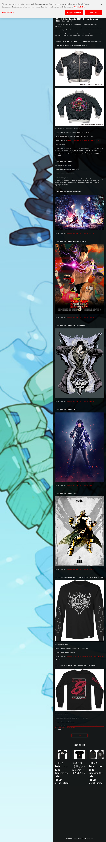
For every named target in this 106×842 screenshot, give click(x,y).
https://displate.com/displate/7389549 (80, 569)
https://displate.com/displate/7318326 (80, 401)
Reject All (93, 12)
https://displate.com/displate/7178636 (80, 317)
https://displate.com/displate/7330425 (80, 485)
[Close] (102, 4)
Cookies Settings (8, 12)
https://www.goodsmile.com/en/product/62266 (83, 140)
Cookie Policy (79, 7)
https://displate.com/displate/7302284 (80, 233)
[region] (53, 9)
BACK (79, 735)
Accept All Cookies (74, 12)
